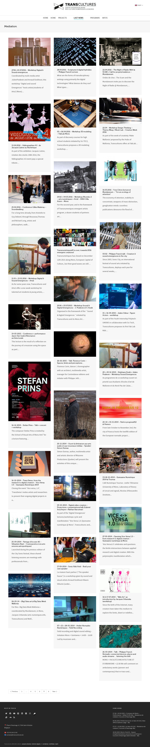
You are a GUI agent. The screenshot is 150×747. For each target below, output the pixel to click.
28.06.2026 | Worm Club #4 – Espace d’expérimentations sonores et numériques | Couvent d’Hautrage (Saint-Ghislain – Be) (127, 734)
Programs (95, 18)
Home (45, 18)
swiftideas (51, 744)
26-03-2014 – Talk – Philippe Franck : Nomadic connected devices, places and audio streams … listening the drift (119, 654)
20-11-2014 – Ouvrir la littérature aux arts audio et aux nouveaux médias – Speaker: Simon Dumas (74, 446)
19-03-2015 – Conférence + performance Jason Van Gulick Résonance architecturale (28, 336)
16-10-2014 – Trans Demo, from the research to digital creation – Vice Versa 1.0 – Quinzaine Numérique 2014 (28, 483)
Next (54, 692)
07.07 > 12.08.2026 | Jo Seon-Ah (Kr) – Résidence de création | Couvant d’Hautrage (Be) (129, 727)
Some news (117, 708)
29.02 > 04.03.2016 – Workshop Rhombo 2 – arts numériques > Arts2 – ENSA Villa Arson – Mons (74, 199)
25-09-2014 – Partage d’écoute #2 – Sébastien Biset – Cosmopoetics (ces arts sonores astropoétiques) (28, 544)
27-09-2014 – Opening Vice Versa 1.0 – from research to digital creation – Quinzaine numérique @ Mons (119, 539)
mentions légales (36, 744)
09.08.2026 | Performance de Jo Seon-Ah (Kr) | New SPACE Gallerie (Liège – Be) (129, 722)
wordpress (45, 744)
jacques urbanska (26, 744)
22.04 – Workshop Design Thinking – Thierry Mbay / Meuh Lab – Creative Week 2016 (120, 130)
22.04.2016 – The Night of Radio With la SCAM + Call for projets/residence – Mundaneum (119, 72)
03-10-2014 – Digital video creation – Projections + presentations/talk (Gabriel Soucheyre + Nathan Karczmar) (73, 507)
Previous (15, 692)
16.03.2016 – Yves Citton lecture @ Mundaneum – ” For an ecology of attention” (117, 192)
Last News (78, 18)
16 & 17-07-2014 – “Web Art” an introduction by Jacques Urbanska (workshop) (117, 599)
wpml (56, 744)
